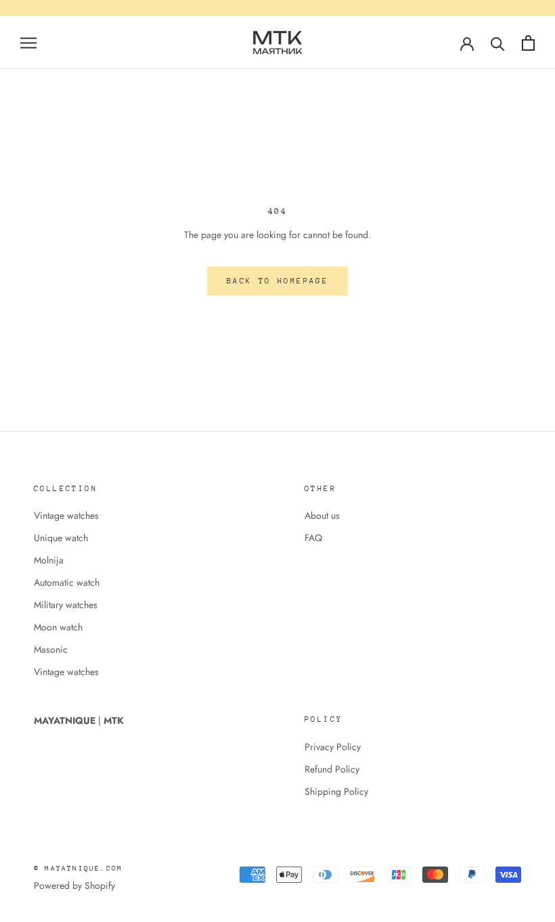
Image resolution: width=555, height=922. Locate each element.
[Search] (498, 43)
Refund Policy (332, 769)
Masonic (51, 649)
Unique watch (61, 538)
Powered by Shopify (74, 885)
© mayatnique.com (78, 869)
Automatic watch (66, 582)
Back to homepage (277, 281)
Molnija (49, 560)
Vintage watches (66, 515)
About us (322, 515)
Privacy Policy (333, 747)
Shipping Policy (336, 791)
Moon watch (58, 627)
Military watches (65, 605)
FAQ (313, 538)
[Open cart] (528, 43)
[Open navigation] (28, 42)
